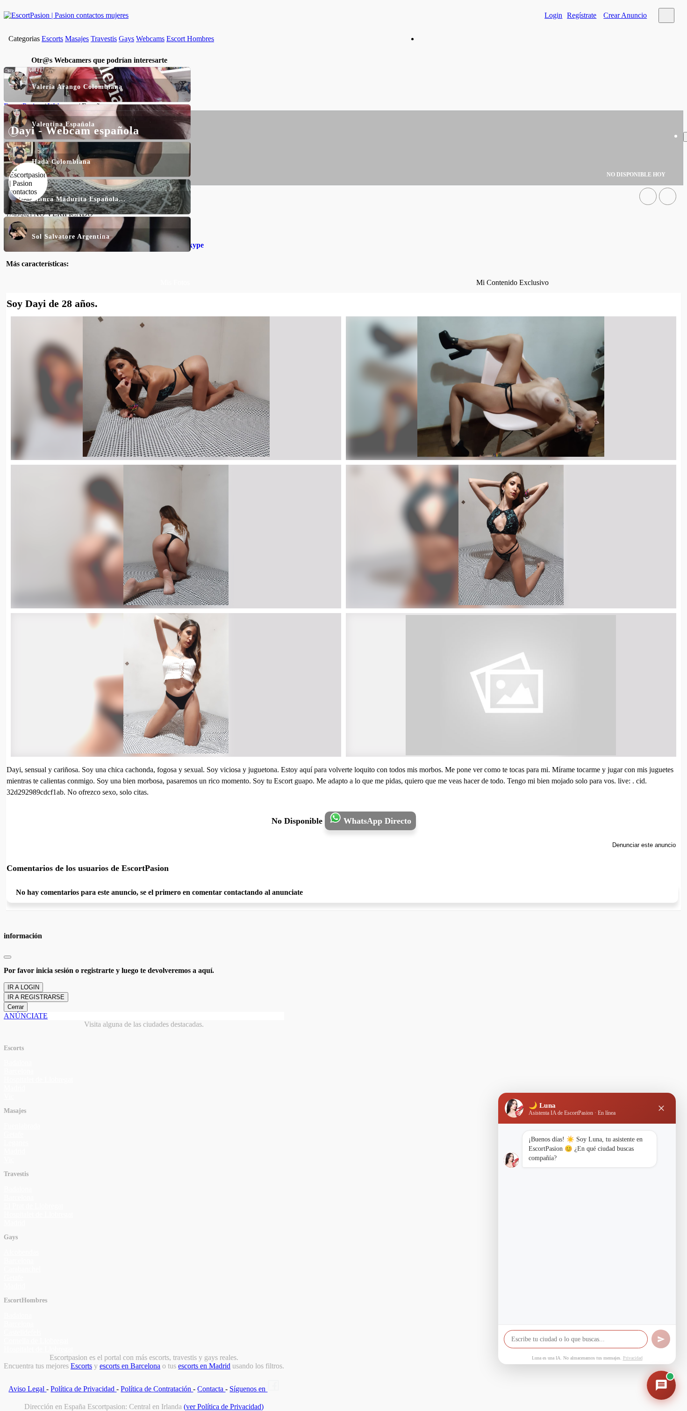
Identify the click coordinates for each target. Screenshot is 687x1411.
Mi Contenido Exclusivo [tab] (512, 282)
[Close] (7, 957)
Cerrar (15, 1006)
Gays (126, 39)
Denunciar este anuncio (644, 844)
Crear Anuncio (625, 15)
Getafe (13, 1134)
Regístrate (581, 15)
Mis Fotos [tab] (175, 282)
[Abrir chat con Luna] (661, 1385)
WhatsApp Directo (376, 821)
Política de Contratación (157, 1389)
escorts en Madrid (204, 1366)
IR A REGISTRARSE (35, 997)
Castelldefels (22, 1332)
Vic (9, 1096)
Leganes (16, 1143)
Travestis (104, 39)
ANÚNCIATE (26, 1016)
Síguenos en (248, 1389)
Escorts (52, 39)
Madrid (14, 1088)
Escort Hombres (190, 39)
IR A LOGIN (23, 987)
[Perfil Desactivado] (648, 196)
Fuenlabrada (22, 1126)
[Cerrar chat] (661, 1108)
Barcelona (19, 1071)
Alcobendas (21, 1252)
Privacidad (633, 1357)
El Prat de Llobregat (33, 1206)
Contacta (211, 1389)
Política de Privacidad (83, 1389)
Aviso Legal (27, 1389)
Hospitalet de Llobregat (38, 1079)
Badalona (18, 1063)
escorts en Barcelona (130, 1366)
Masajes (77, 39)
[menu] (666, 15)
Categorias (24, 39)
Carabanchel (22, 1269)
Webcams (150, 39)
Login (553, 15)
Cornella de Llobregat (36, 1341)
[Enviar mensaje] (660, 1339)
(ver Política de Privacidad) (224, 1407)
